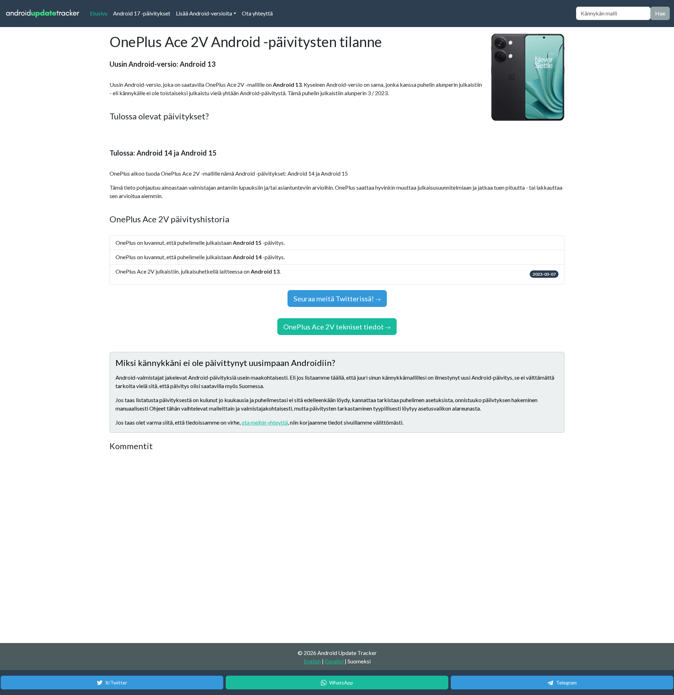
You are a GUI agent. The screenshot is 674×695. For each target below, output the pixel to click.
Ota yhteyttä (257, 13)
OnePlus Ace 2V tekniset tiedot (334, 326)
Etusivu (100, 13)
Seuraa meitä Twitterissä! (334, 298)
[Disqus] (241, 547)
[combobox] (613, 13)
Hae (660, 13)
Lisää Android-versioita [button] (204, 13)
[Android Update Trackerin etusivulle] (42, 13)
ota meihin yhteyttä (265, 422)
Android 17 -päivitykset (141, 13)
